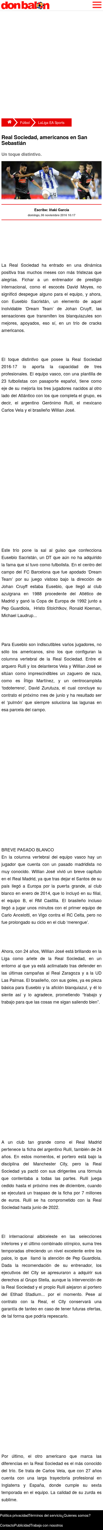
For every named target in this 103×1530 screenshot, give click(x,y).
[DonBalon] (7, 122)
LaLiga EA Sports (51, 122)
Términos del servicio (45, 1515)
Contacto (7, 1525)
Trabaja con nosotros (46, 1525)
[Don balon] (46, 5)
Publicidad (22, 1525)
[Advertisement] (51, 65)
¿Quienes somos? (76, 1515)
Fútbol (25, 122)
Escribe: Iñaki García (51, 209)
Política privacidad (14, 1515)
